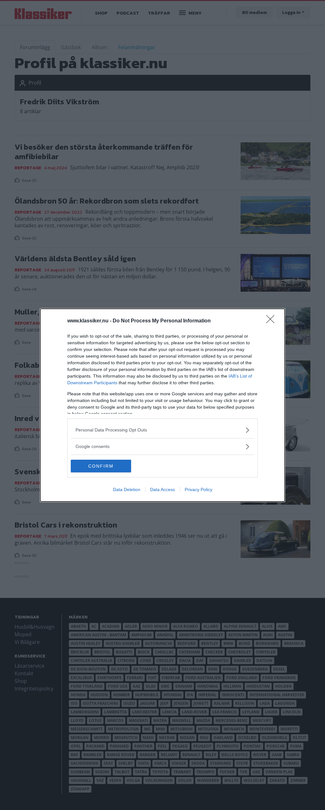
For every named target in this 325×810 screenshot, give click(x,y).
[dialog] (162, 405)
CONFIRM (101, 466)
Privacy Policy (198, 489)
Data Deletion (126, 489)
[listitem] (162, 430)
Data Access (162, 489)
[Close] (272, 321)
